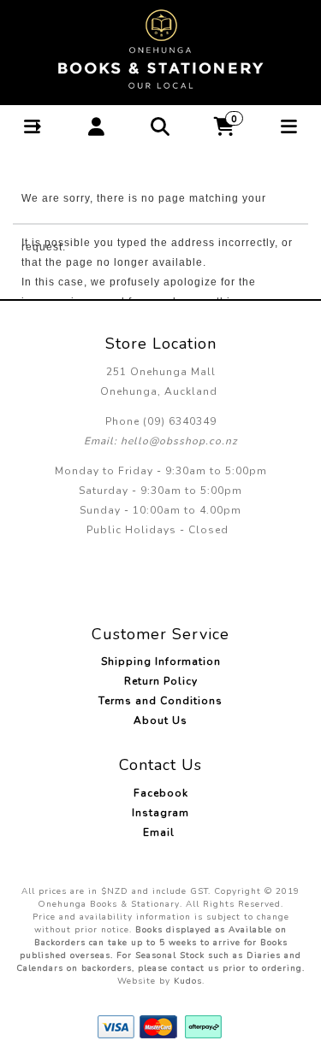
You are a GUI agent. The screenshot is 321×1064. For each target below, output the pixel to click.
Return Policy (161, 681)
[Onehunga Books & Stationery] (160, 49)
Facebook (161, 793)
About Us (160, 720)
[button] (32, 127)
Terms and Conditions (160, 701)
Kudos (188, 981)
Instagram (160, 813)
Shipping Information (161, 661)
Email (160, 832)
